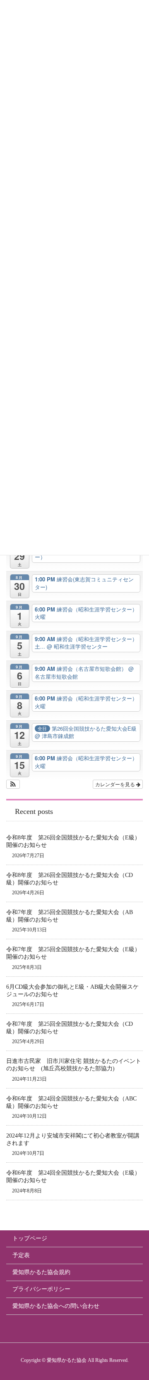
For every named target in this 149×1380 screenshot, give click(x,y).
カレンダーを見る (115, 784)
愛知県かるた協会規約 (41, 1272)
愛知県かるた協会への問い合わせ (55, 1306)
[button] (13, 784)
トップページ (29, 1238)
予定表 (21, 1255)
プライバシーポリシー (41, 1289)
